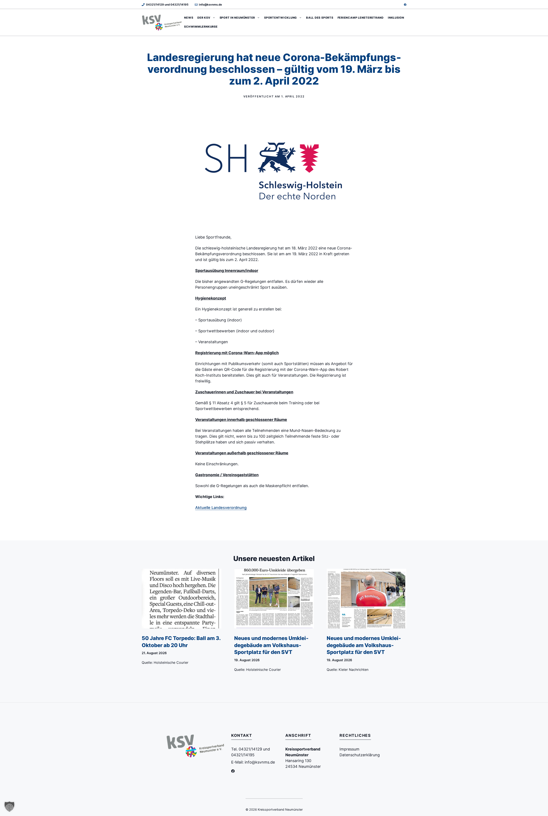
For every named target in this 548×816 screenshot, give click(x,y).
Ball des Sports (319, 17)
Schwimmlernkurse (200, 26)
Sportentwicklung (280, 17)
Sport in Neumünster (237, 17)
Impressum (349, 749)
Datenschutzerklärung (360, 755)
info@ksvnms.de (210, 4)
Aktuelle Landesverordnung (221, 507)
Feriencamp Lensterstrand (361, 17)
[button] (9, 806)
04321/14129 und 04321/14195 (167, 4)
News (188, 17)
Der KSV (203, 17)
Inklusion (396, 17)
